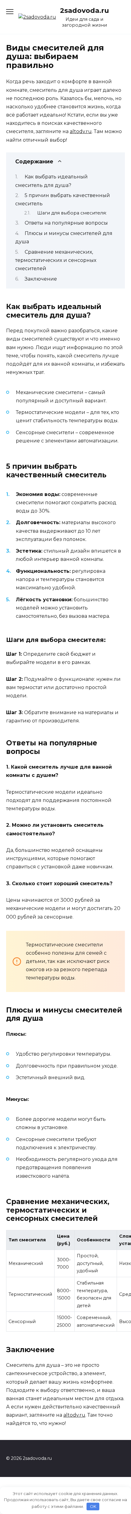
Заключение (41, 279)
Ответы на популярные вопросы (66, 223)
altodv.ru (81, 131)
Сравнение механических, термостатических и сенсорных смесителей (55, 260)
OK (93, 1506)
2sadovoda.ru (84, 10)
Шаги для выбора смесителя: (72, 213)
